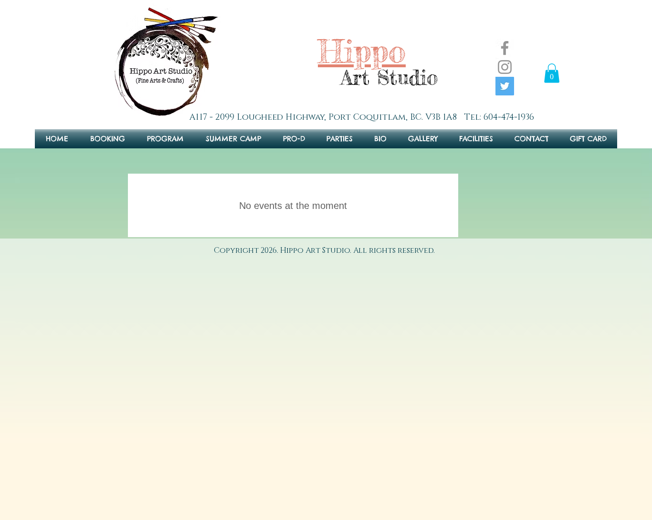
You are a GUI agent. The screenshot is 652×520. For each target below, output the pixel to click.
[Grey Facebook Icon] (504, 48)
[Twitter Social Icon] (504, 86)
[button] (552, 73)
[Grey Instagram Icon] (504, 67)
